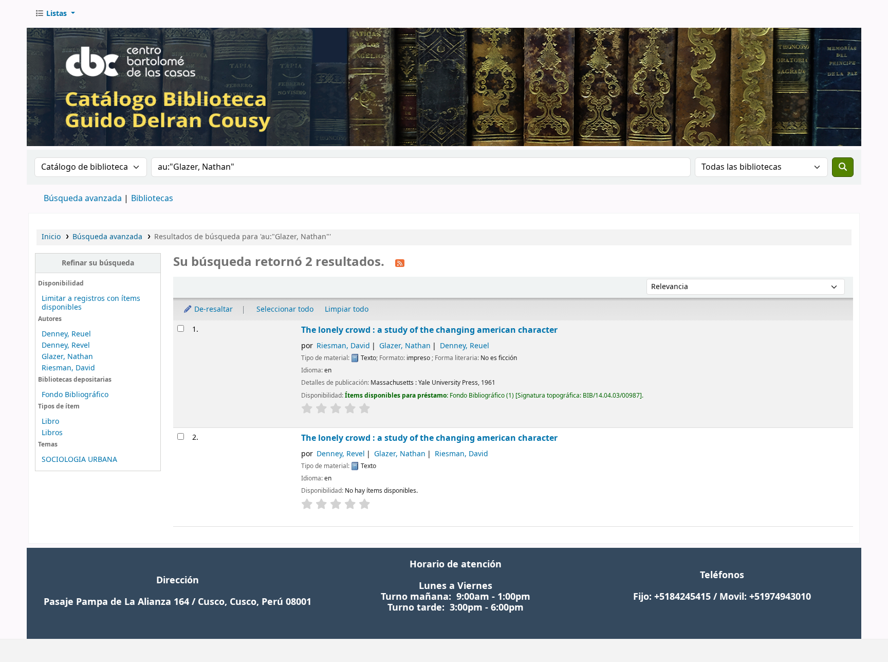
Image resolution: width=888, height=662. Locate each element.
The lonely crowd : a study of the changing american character (429, 330)
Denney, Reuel (66, 334)
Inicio (51, 236)
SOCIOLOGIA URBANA (79, 459)
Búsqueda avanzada (83, 198)
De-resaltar (212, 309)
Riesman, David (68, 368)
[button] (55, 14)
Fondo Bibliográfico (75, 394)
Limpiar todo (346, 309)
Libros (52, 432)
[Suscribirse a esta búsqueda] (399, 263)
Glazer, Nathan (67, 356)
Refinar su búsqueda (98, 263)
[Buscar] (843, 167)
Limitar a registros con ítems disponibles (91, 303)
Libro (50, 421)
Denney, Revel (66, 345)
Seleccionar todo (284, 309)
